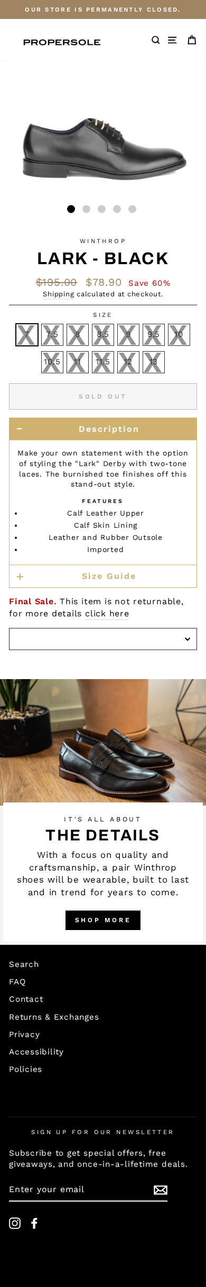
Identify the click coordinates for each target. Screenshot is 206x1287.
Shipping (58, 294)
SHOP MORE (103, 920)
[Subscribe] (160, 1190)
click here (107, 613)
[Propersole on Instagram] (15, 1223)
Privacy (24, 1034)
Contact (26, 999)
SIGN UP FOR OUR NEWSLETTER (103, 1132)
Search (24, 964)
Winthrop (103, 241)
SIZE (103, 314)
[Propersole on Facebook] (34, 1223)
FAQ (17, 981)
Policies (25, 1069)
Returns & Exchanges (54, 1017)
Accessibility (36, 1052)
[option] (103, 9)
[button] (71, 209)
